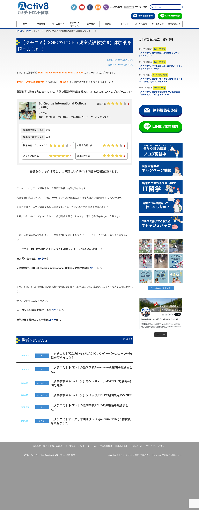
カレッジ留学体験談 (103, 446)
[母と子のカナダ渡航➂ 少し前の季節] (145, 246)
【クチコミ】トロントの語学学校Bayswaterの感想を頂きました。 (91, 369)
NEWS (28, 31)
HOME (19, 31)
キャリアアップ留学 (160, 75)
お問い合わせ (174, 24)
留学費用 (91, 24)
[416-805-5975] (112, 10)
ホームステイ (58, 24)
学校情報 (41, 24)
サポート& (74, 24)
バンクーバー (85, 446)
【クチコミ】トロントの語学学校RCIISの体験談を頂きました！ (89, 407)
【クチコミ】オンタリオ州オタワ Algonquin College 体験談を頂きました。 (91, 421)
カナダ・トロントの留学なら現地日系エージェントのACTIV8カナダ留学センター (151, 455)
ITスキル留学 (56, 446)
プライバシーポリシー (156, 446)
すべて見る (127, 339)
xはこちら (160, 334)
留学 (25, 24)
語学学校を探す (40, 446)
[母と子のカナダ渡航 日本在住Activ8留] (145, 261)
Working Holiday (159, 88)
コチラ (40, 258)
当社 (158, 24)
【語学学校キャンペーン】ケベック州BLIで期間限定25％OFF (91, 395)
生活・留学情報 (159, 49)
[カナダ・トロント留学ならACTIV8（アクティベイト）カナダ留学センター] (35, 8)
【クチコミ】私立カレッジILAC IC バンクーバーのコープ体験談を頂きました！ (91, 355)
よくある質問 (141, 24)
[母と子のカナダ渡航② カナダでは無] (176, 246)
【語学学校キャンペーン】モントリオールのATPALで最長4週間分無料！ (91, 383)
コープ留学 (70, 446)
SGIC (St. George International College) (60, 72)
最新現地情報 (121, 446)
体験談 (108, 24)
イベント (124, 24)
